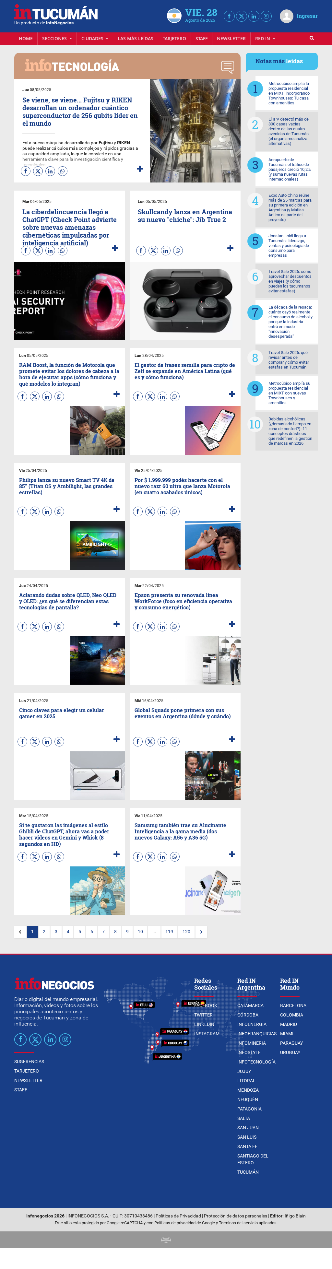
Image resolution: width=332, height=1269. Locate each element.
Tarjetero (174, 38)
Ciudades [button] (93, 38)
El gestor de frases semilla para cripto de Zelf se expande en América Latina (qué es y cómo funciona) (185, 371)
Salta (243, 1118)
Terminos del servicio (238, 1222)
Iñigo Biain (295, 1216)
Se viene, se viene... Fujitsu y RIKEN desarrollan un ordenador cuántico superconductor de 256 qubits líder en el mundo (80, 111)
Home (26, 38)
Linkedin (204, 1024)
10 (140, 931)
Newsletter (231, 38)
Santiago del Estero (252, 1159)
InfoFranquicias (257, 1033)
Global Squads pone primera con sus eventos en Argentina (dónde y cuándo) (183, 713)
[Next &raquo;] (201, 932)
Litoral (246, 1080)
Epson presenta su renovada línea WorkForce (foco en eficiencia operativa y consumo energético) (183, 601)
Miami (286, 1033)
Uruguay (290, 1052)
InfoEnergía (252, 1024)
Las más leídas (135, 38)
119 (169, 931)
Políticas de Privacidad (178, 1216)
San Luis (246, 1137)
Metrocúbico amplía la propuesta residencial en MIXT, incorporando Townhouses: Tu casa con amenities (289, 93)
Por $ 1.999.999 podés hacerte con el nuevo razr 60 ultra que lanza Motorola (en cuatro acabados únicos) (182, 486)
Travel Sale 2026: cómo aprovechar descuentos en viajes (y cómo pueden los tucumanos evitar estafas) (290, 281)
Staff (202, 38)
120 (186, 931)
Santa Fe (247, 1146)
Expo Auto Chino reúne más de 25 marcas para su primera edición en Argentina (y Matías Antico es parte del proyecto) (290, 207)
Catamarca (250, 1005)
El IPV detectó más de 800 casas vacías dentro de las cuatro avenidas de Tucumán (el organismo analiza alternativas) (288, 131)
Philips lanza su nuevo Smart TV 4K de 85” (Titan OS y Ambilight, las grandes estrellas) (66, 486)
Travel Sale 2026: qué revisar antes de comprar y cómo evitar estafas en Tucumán (288, 360)
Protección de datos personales (235, 1216)
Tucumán (248, 1172)
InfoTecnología (256, 1061)
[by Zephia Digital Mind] (166, 1239)
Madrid (288, 1024)
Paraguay (291, 1043)
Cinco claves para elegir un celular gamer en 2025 (61, 713)
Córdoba (247, 1014)
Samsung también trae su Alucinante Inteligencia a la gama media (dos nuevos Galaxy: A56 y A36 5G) (180, 831)
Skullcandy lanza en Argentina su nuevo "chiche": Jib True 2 (185, 215)
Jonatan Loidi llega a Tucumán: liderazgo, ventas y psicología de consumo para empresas (288, 245)
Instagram (206, 1033)
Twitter (203, 1014)
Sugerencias (29, 1061)
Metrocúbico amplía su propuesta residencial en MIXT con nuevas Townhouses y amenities (289, 393)
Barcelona (293, 1005)
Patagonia (249, 1108)
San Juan (248, 1127)
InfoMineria (251, 1043)
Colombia (291, 1014)
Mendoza (248, 1090)
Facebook (205, 1005)
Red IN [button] (263, 38)
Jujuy (244, 1071)
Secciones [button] (55, 38)
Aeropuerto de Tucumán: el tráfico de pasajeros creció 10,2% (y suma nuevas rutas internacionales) (289, 169)
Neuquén (247, 1099)
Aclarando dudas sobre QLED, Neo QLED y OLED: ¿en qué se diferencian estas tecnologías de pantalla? (67, 601)
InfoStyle (249, 1052)
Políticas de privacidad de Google (184, 1222)
